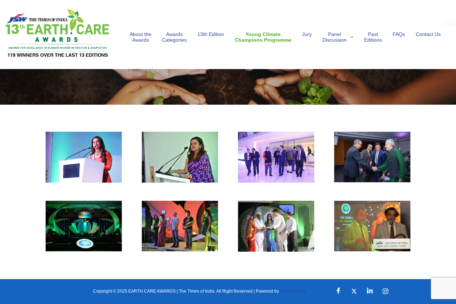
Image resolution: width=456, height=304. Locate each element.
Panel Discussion (334, 37)
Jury (307, 34)
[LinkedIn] (369, 291)
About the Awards (140, 37)
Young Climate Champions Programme (263, 37)
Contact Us (428, 34)
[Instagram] (385, 291)
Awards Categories (174, 37)
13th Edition (210, 34)
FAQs (399, 34)
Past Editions (373, 37)
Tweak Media (293, 291)
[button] (338, 37)
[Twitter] (354, 291)
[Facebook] (338, 291)
